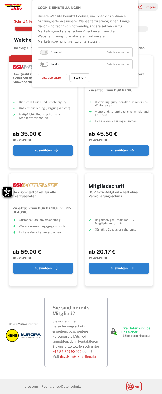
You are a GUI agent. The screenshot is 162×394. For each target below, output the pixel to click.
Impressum (29, 387)
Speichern (80, 77)
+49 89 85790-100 (67, 352)
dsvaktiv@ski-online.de (78, 357)
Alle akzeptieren (52, 77)
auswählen (43, 150)
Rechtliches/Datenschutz (61, 387)
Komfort (56, 64)
